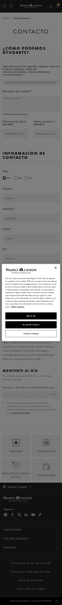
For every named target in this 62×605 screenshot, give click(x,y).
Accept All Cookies (31, 325)
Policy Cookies (17, 307)
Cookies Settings (31, 333)
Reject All (31, 316)
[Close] (55, 267)
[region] (31, 303)
